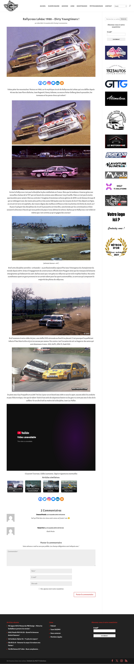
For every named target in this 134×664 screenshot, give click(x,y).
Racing (56, 23)
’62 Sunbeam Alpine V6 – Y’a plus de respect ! (23, 639)
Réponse (90, 516)
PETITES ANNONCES (96, 6)
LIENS (72, 6)
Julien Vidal (40, 23)
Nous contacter (56, 633)
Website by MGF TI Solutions (36, 661)
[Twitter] (45, 83)
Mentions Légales (56, 637)
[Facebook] (40, 83)
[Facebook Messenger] (53, 83)
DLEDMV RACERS (53, 6)
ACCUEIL (43, 6)
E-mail (109, 32)
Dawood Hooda (41, 515)
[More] (62, 83)
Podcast (53, 626)
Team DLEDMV (55, 629)
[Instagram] (49, 83)
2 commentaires (63, 23)
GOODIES (65, 6)
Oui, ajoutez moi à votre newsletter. (52, 589)
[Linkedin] (58, 83)
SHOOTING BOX (82, 6)
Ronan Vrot (41, 528)
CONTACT (108, 6)
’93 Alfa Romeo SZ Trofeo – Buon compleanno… (24, 649)
